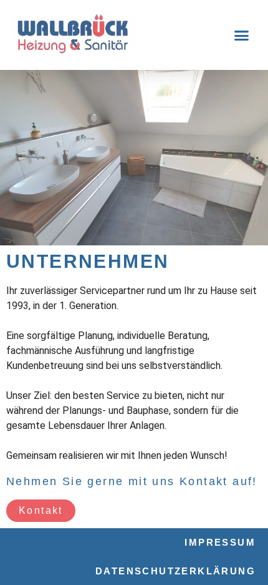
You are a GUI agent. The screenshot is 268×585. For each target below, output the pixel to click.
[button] (241, 35)
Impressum (220, 542)
